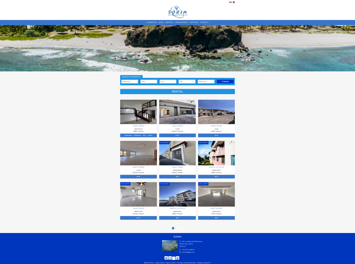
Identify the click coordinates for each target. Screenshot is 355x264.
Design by (204, 263)
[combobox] (129, 81)
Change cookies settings (186, 263)
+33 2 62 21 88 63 (188, 250)
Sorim (177, 236)
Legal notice (159, 263)
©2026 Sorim (148, 263)
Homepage (177, 12)
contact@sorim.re (188, 252)
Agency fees (170, 263)
